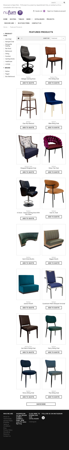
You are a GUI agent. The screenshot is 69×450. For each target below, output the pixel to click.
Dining (7, 53)
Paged (7, 74)
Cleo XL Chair (54, 213)
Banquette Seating (8, 45)
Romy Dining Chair (28, 393)
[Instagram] (43, 417)
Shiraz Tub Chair (54, 168)
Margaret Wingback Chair (28, 168)
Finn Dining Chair (54, 79)
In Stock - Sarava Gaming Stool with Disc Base (28, 213)
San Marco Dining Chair (28, 348)
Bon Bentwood (10, 76)
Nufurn (7, 71)
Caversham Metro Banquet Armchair (53, 303)
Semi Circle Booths (28, 259)
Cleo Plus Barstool (28, 123)
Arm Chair (8, 39)
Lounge (7, 64)
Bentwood (8, 51)
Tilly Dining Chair (54, 393)
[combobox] (58, 2)
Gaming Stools (10, 59)
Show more (41, 404)
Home (5, 27)
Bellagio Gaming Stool (28, 79)
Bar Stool (8, 48)
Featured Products (16, 27)
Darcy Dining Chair (53, 348)
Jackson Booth (28, 303)
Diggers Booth (53, 259)
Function (8, 56)
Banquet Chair (9, 41)
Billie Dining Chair (53, 123)
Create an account (60, 11)
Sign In (49, 11)
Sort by (46, 38)
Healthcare (8, 61)
